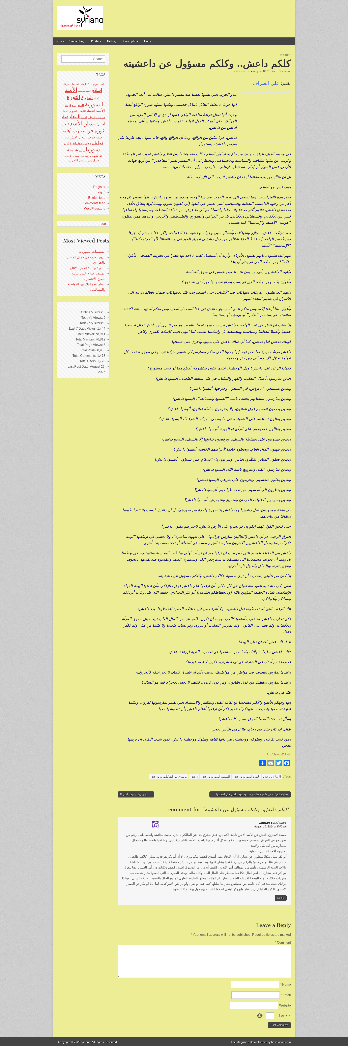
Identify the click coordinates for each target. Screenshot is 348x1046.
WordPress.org (94, 208)
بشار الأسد (83, 123)
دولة (66, 137)
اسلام (96, 90)
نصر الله (79, 160)
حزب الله (88, 137)
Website (285, 1005)
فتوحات (75, 156)
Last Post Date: (78, 366)
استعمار (75, 84)
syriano (85, 1042)
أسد (102, 84)
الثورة (87, 97)
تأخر (65, 124)
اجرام (96, 84)
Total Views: (86, 334)
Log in (100, 192)
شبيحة (72, 150)
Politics (96, 41)
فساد (67, 156)
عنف (82, 156)
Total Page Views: (90, 345)
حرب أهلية (72, 130)
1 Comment (283, 71)
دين (66, 143)
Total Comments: (84, 355)
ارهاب (83, 84)
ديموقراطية (77, 143)
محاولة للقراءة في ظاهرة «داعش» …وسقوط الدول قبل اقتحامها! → (250, 794)
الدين (80, 105)
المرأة (84, 117)
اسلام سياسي (84, 91)
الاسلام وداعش (272, 776)
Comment (283, 942)
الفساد (91, 110)
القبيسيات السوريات (92, 251)
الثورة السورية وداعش (246, 776)
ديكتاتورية (94, 142)
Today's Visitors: (92, 323)
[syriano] (80, 15)
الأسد (71, 90)
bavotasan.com (281, 1042)
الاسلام (97, 98)
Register (99, 187)
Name (285, 984)
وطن (70, 160)
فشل (96, 160)
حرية (99, 137)
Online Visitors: (92, 312)
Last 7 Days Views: (83, 328)
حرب (88, 131)
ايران (100, 124)
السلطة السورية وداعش (215, 776)
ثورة (99, 130)
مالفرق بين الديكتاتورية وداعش (168, 776)
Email (286, 995)
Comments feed (94, 203)
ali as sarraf (242, 71)
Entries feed (96, 197)
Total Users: (88, 361)
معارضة (88, 160)
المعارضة (71, 116)
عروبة (88, 156)
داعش (194, 776)
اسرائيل (66, 84)
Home (148, 41)
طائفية (97, 155)
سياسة (82, 150)
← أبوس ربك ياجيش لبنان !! (136, 794)
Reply (280, 898)
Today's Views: (92, 317)
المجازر (91, 117)
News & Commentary (70, 41)
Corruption (130, 41)
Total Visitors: (85, 339)
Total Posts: (88, 350)
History (112, 41)
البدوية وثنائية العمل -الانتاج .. (86, 268)
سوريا (93, 149)
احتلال (89, 84)
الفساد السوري (77, 110)
